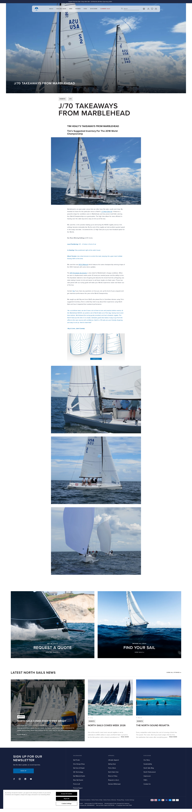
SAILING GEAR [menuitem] (61, 8)
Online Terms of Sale (96, 800)
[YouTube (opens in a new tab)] (31, 779)
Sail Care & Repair (79, 768)
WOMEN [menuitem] (78, 8)
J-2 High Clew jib (106, 211)
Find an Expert (77, 788)
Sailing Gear (112, 764)
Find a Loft (76, 784)
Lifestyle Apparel (113, 760)
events (62, 99)
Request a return (113, 780)
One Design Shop (79, 764)
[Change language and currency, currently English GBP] (144, 8)
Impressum (147, 776)
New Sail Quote (78, 780)
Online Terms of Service (109, 800)
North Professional (150, 772)
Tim (73, 291)
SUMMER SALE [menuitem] (105, 8)
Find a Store (112, 768)
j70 (70, 99)
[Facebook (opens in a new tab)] (14, 779)
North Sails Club (113, 772)
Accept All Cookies (66, 794)
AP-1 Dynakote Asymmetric (78, 273)
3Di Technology (78, 772)
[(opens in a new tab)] (96, 347)
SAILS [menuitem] (51, 8)
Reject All (66, 798)
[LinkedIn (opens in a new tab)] (25, 779)
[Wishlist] (152, 9)
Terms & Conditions (85, 800)
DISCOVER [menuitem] (93, 8)
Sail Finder (76, 760)
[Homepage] (36, 9)
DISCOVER (147, 755)
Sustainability (148, 764)
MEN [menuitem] (70, 8)
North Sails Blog (149, 768)
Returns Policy (112, 776)
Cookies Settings (66, 803)
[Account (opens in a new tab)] (148, 9)
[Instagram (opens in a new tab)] (20, 779)
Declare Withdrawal (114, 784)
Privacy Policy (120, 800)
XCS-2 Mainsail (83, 264)
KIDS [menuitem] (85, 8)
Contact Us (147, 784)
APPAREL (111, 755)
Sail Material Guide (79, 776)
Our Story (147, 760)
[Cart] (156, 9)
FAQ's (145, 780)
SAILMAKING (77, 755)
